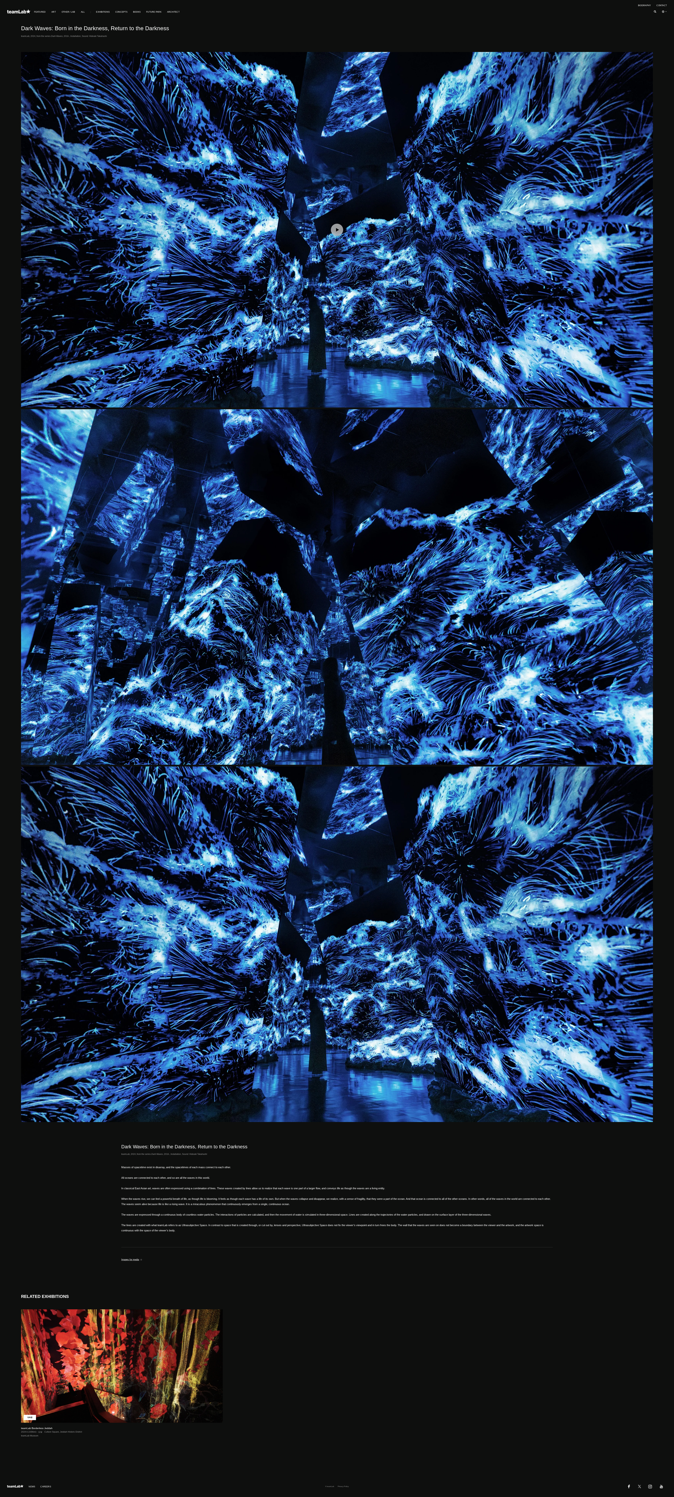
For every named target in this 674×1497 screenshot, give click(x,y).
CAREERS (45, 1486)
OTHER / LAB (68, 12)
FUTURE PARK (153, 12)
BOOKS (137, 12)
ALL (83, 12)
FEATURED (40, 12)
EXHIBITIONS (103, 12)
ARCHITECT (173, 12)
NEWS (32, 1486)
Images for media (130, 1259)
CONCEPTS (121, 12)
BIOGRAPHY (644, 5)
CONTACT (661, 5)
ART (53, 12)
